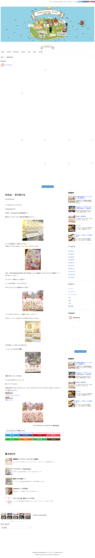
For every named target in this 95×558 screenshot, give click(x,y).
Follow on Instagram (48, 186)
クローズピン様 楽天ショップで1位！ (24, 498)
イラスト (70, 289)
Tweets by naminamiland (40, 515)
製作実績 (11, 57)
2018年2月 (71, 266)
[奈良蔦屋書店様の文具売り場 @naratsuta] (35, 126)
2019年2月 (71, 254)
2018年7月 (71, 263)
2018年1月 (71, 268)
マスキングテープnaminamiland (22, 469)
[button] (3, 516)
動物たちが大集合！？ (19, 479)
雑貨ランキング (9, 400)
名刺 (69, 300)
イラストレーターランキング (12, 395)
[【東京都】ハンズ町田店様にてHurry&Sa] (12, 126)
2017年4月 (71, 277)
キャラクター (72, 291)
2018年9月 (71, 257)
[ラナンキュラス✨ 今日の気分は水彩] (59, 126)
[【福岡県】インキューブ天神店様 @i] (35, 102)
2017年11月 (71, 271)
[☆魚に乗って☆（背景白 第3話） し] (35, 149)
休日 (69, 297)
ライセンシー (70, 1)
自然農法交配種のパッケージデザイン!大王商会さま (84, 197)
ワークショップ (72, 294)
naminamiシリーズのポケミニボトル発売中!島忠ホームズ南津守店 (84, 207)
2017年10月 (71, 274)
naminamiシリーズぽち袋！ (20, 488)
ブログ (65, 1)
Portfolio (60, 1)
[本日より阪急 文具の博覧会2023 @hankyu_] (82, 126)
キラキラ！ (78, 225)
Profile (55, 1)
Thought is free (56, 554)
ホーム (51, 1)
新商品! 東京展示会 (81, 216)
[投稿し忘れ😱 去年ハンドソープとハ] (82, 173)
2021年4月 (71, 251)
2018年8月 (71, 260)
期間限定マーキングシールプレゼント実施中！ (26, 459)
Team (76, 1)
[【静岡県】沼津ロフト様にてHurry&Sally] (82, 102)
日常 (69, 303)
